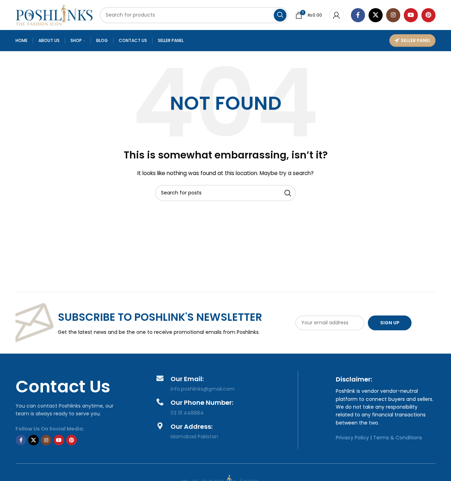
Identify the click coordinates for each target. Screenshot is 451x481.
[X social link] (376, 15)
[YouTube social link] (411, 15)
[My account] (336, 15)
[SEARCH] (280, 15)
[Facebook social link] (358, 15)
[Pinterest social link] (428, 15)
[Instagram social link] (393, 15)
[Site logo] (54, 14)
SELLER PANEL (416, 40)
